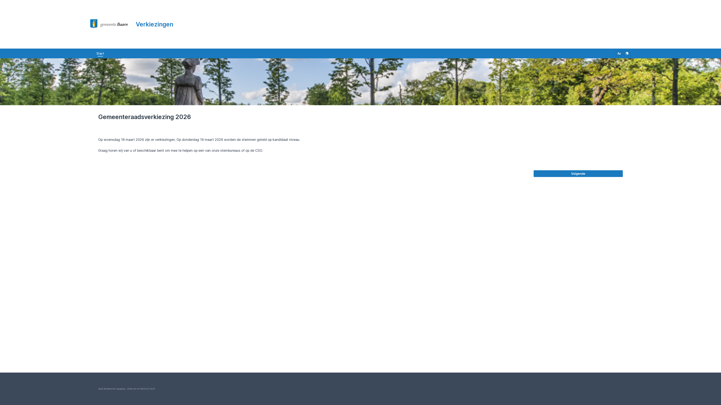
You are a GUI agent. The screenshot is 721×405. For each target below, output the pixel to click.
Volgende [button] (578, 174)
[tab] (100, 53)
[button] (619, 53)
